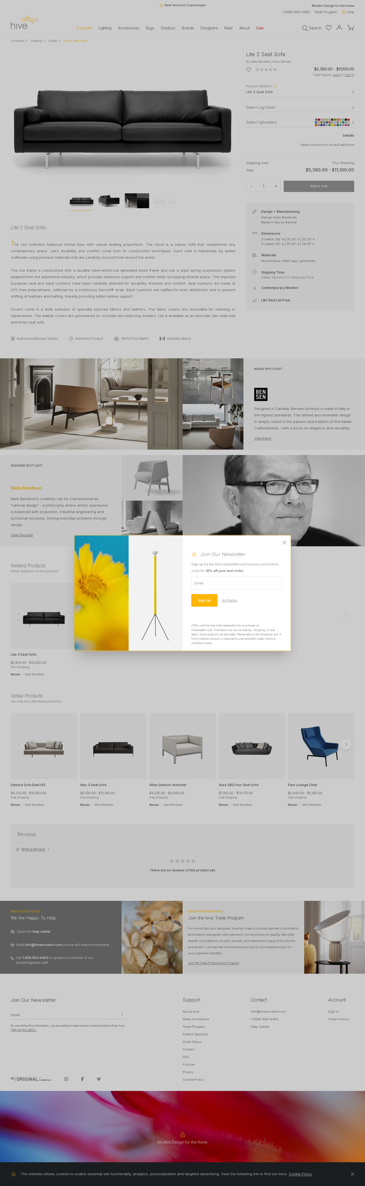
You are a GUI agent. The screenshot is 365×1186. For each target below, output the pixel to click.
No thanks (229, 600)
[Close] (284, 543)
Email (199, 583)
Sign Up (204, 600)
